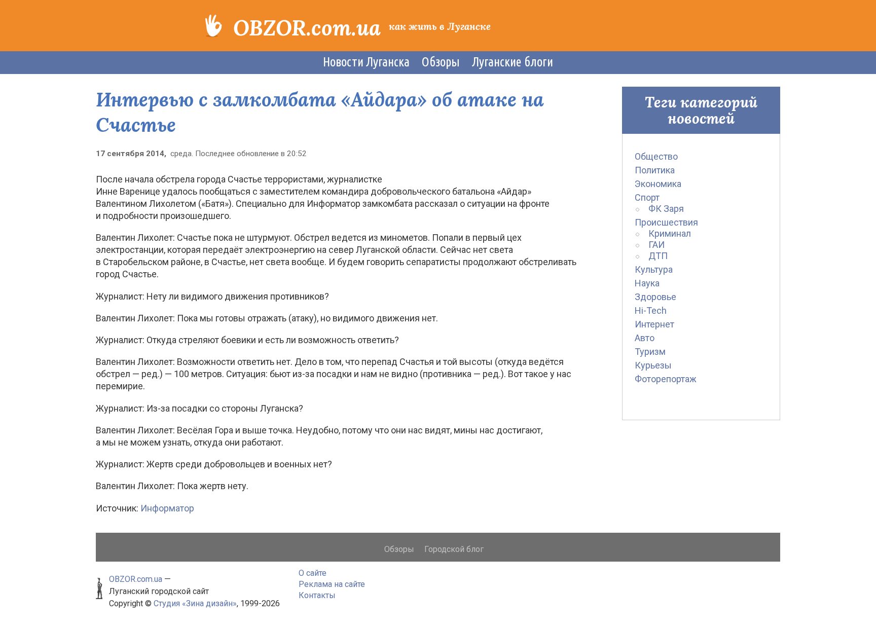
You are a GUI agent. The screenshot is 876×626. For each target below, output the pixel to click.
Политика (655, 170)
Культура (654, 269)
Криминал (669, 233)
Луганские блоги (512, 62)
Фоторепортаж (666, 379)
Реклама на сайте (332, 584)
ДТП (658, 255)
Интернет (654, 324)
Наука (647, 283)
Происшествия (666, 222)
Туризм (650, 351)
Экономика (658, 183)
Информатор (167, 508)
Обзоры (441, 62)
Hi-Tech (651, 310)
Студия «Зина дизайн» (195, 603)
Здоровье (655, 296)
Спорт (647, 197)
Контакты (317, 595)
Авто (644, 338)
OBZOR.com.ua (307, 28)
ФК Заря (666, 208)
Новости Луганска (366, 62)
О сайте (312, 573)
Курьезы (653, 365)
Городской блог (454, 549)
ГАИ (656, 244)
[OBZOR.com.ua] (213, 25)
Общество (656, 156)
